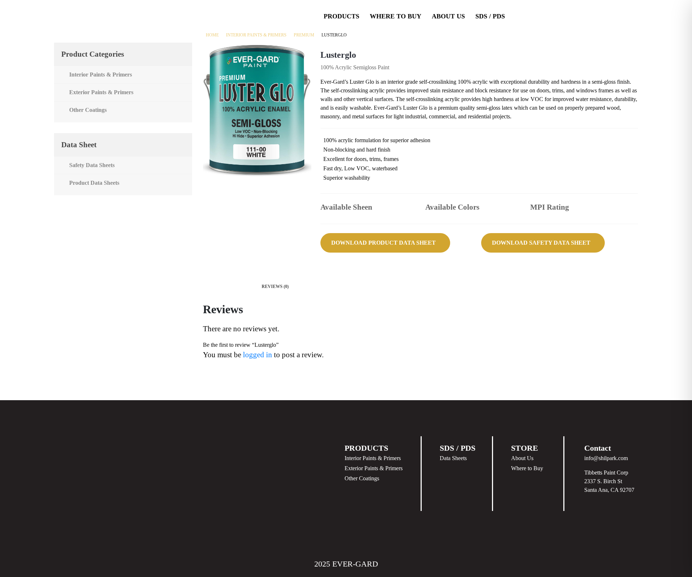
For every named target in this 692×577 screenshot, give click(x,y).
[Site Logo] (87, 16)
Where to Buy (527, 468)
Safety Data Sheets (92, 165)
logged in (257, 354)
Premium (304, 35)
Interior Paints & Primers (256, 35)
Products (341, 16)
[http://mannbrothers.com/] (625, 16)
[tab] (275, 286)
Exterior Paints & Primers (101, 92)
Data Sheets (453, 458)
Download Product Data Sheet (383, 243)
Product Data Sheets (94, 183)
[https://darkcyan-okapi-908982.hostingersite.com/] (586, 16)
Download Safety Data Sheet (541, 243)
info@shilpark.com (606, 458)
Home (212, 35)
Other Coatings (88, 110)
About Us (448, 16)
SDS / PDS (490, 16)
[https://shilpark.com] (547, 16)
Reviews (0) (275, 286)
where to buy (395, 16)
